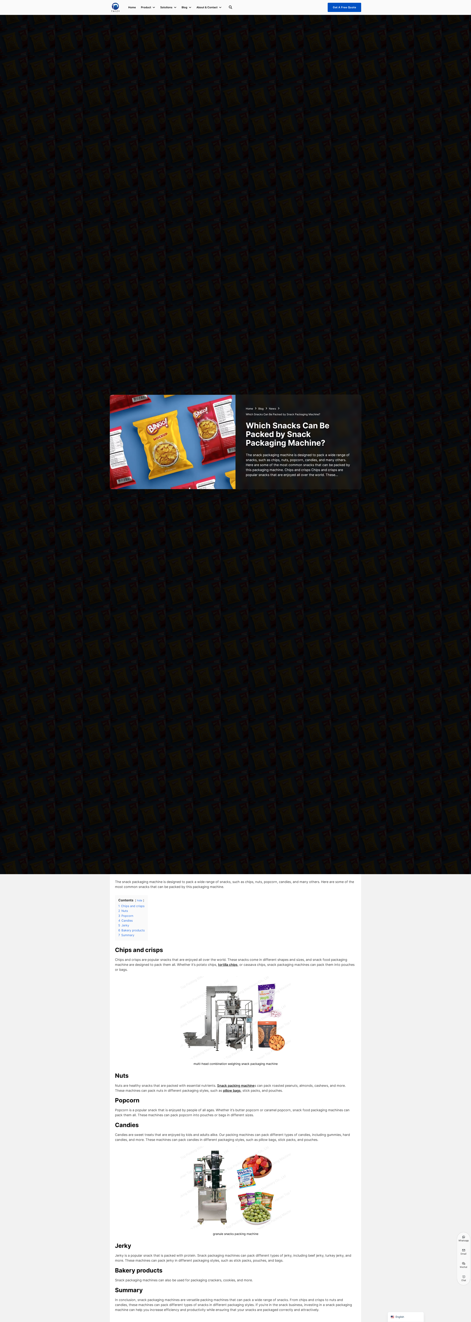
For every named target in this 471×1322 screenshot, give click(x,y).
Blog (184, 7)
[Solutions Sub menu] (175, 7)
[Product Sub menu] (154, 7)
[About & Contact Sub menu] (220, 7)
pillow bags (232, 1090)
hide (139, 900)
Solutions (166, 7)
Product (146, 7)
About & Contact (206, 7)
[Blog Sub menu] (190, 7)
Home (132, 7)
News (272, 408)
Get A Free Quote (344, 7)
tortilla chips (228, 965)
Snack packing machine (235, 1085)
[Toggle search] (230, 7)
